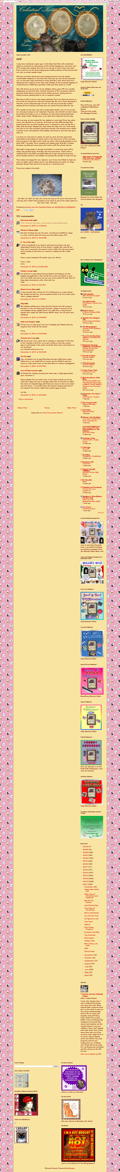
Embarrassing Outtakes (91, 321)
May (87, 972)
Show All (101, 512)
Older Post (71, 408)
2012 (85, 881)
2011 (85, 884)
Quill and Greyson (28, 322)
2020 (86, 858)
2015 (85, 873)
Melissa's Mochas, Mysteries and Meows (92, 345)
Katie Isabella (88, 294)
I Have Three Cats (90, 370)
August (88, 964)
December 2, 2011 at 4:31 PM (33, 285)
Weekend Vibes (88, 411)
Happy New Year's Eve (91, 890)
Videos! (87, 924)
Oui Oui (24, 356)
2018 (85, 864)
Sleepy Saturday (89, 404)
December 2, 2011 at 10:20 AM (34, 267)
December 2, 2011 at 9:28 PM (33, 317)
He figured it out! (91, 919)
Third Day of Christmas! (89, 909)
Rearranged (89, 938)
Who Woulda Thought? (91, 296)
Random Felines (27, 230)
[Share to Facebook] (31, 210)
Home (47, 408)
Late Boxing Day (91, 905)
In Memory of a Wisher (91, 160)
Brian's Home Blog (28, 289)
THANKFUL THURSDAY (92, 456)
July (87, 967)
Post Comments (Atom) (53, 413)
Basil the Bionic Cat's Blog (91, 378)
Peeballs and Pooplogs (92, 487)
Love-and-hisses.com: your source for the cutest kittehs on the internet (91, 428)
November (89, 955)
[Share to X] (29, 210)
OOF (86, 948)
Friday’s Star (89, 941)
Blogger (71, 1168)
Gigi (22, 303)
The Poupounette (90, 402)
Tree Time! (88, 922)
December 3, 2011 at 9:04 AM (33, 334)
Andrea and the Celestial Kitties (92, 995)
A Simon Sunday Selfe (91, 312)
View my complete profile (91, 1054)
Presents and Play (91, 932)
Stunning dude (27, 220)
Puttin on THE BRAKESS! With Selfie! (91, 500)
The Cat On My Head (91, 336)
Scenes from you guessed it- (89, 490)
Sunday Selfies (88, 357)
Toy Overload (89, 935)
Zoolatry (86, 455)
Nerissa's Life (88, 462)
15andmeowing (89, 363)
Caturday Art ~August (91, 397)
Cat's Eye (86, 447)
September (89, 961)
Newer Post (22, 408)
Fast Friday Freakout (88, 928)
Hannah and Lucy (28, 338)
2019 (85, 861)
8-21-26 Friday (89, 432)
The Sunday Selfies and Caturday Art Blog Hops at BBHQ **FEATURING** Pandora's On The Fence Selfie (92, 384)
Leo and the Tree (91, 916)
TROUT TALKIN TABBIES (89, 470)
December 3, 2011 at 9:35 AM (33, 352)
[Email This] (25, 210)
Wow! (85, 481)
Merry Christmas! (91, 913)
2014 (85, 875)
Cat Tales (86, 410)
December (89, 887)
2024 (86, 847)
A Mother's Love (89, 372)
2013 (85, 878)
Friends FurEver (89, 356)
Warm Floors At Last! (90, 944)
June (87, 969)
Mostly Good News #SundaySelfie (90, 349)
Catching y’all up (89, 509)
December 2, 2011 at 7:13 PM (33, 299)
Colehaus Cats (89, 438)
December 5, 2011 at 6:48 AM (33, 395)
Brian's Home (88, 310)
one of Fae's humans (29, 370)
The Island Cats (89, 301)
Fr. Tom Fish (26, 242)
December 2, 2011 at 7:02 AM (33, 226)
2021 (85, 855)
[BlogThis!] (27, 210)
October (88, 958)
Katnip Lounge (27, 271)
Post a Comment (26, 399)
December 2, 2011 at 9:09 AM (34, 238)
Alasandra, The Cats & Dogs (92, 394)
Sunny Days (89, 951)
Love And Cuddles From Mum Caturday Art (92, 420)
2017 (85, 867)
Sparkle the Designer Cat (91, 318)
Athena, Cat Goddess (91, 417)
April (87, 975)
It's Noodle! (87, 480)
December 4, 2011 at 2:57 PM (33, 366)
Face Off (86, 449)
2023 (86, 849)
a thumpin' (86, 463)
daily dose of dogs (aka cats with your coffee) (92, 157)
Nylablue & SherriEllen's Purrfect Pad (92, 497)
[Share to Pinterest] (32, 210)
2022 (86, 852)
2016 (85, 870)
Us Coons (87, 507)
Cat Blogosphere (90, 327)
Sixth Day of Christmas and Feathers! (91, 896)
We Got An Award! (89, 901)
